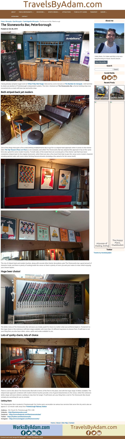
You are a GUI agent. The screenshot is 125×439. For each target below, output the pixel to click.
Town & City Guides (80, 12)
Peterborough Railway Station (36, 406)
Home (2, 21)
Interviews (15, 16)
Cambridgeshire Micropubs (31, 21)
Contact (25, 16)
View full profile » (101, 62)
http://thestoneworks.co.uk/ (17, 412)
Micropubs (40, 12)
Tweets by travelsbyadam (102, 253)
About (13, 12)
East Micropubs (17, 21)
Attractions (66, 12)
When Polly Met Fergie (36, 84)
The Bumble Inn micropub (73, 84)
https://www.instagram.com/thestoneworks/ (24, 419)
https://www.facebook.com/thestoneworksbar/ (25, 414)
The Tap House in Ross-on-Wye (16, 150)
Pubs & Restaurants (25, 12)
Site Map (65, 423)
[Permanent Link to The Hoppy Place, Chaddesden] (117, 247)
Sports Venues (53, 12)
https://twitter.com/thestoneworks (19, 417)
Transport (93, 12)
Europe (103, 12)
